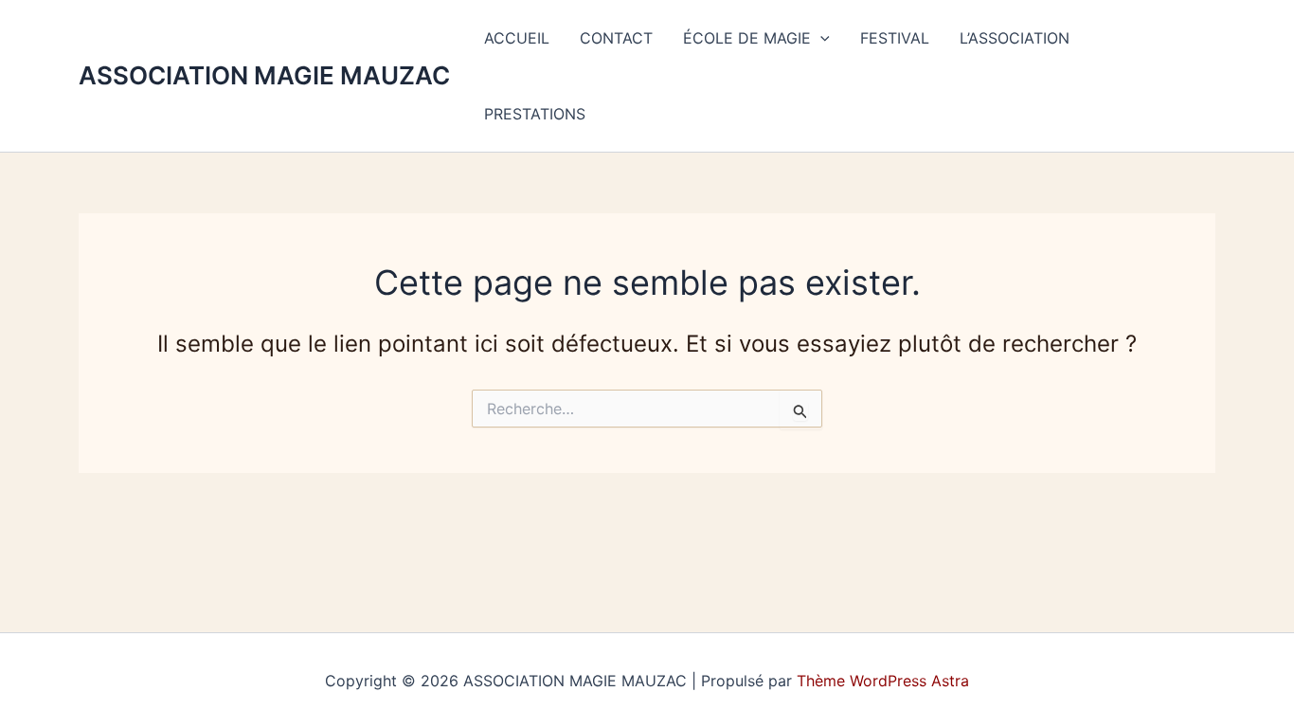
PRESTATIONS (534, 113)
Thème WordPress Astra (883, 680)
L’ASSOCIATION (1014, 37)
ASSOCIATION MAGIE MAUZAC (264, 75)
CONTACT (616, 37)
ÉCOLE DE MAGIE (747, 37)
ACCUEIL (516, 37)
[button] (820, 38)
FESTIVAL (894, 37)
